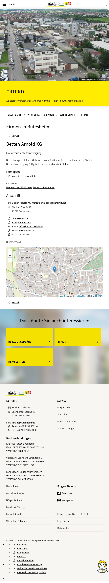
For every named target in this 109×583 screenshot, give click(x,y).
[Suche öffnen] (105, 4)
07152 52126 (27, 230)
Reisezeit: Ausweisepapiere (31, 572)
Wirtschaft (67, 114)
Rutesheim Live (25, 560)
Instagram (67, 500)
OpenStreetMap (20, 218)
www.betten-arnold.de (24, 176)
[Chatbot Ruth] (102, 566)
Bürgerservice (64, 407)
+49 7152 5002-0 (29, 426)
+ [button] (10, 251)
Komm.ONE (53, 540)
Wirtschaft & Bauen (41, 114)
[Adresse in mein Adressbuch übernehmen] (9, 408)
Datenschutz (64, 528)
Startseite (15, 114)
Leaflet (62, 296)
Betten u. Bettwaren (43, 187)
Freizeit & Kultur (14, 514)
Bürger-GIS (23, 552)
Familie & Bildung (15, 507)
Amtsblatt (62, 414)
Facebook (67, 493)
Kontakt (21, 556)
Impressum (63, 521)
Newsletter (16, 361)
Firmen (61, 341)
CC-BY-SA (98, 296)
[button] (10, 260)
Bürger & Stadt (14, 500)
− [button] (10, 255)
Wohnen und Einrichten (19, 187)
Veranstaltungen (66, 428)
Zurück (15, 135)
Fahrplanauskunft (21, 222)
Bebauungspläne (19, 341)
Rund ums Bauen (66, 421)
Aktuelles (22, 544)
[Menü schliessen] (108, 578)
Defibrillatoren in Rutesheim (32, 568)
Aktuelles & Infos (15, 493)
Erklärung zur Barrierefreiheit (73, 514)
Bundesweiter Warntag (29, 564)
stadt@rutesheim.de (24, 422)
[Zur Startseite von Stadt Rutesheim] (58, 3)
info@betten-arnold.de (31, 226)
